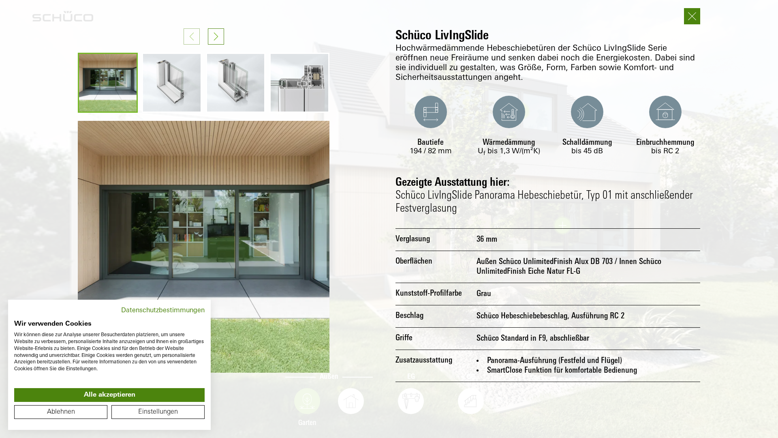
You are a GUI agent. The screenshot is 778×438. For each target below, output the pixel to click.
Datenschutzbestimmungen (163, 310)
